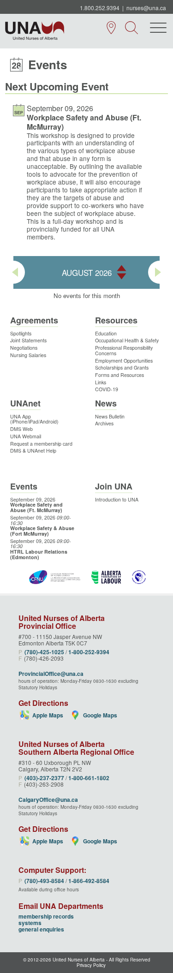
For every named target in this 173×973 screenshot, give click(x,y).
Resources (116, 320)
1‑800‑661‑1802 (88, 778)
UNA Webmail (25, 436)
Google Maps (100, 715)
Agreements (34, 320)
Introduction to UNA (116, 499)
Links (100, 382)
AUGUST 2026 (87, 272)
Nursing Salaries (28, 355)
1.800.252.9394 (99, 8)
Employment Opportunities (124, 360)
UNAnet (25, 403)
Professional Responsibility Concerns (124, 350)
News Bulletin (110, 416)
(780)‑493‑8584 (44, 881)
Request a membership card (41, 443)
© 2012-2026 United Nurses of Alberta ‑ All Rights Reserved (86, 959)
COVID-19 (106, 389)
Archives (104, 423)
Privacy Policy (91, 965)
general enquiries (41, 929)
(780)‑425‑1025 (44, 652)
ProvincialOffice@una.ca (51, 673)
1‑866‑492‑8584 (88, 881)
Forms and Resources (119, 374)
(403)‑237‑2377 (44, 778)
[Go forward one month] (159, 272)
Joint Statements (28, 340)
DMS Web (21, 428)
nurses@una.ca (146, 8)
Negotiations (23, 347)
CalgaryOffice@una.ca (48, 799)
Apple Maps (47, 715)
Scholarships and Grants (122, 367)
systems (30, 923)
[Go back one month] (13, 272)
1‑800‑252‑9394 (88, 652)
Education (106, 333)
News (106, 403)
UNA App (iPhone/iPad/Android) (34, 419)
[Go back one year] (121, 277)
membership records (46, 916)
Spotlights (20, 333)
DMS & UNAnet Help (33, 450)
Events (23, 486)
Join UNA (113, 486)
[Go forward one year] (121, 267)
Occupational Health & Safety (127, 340)
